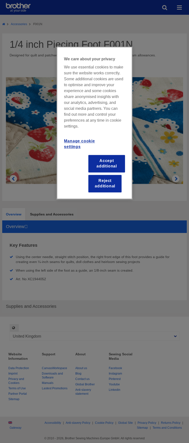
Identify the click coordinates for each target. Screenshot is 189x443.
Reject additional (105, 183)
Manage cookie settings (79, 144)
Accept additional (106, 163)
